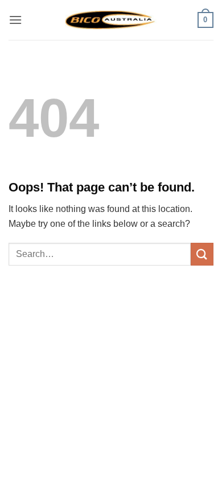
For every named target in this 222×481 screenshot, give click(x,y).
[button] (15, 20)
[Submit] (202, 254)
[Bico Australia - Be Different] (111, 19)
